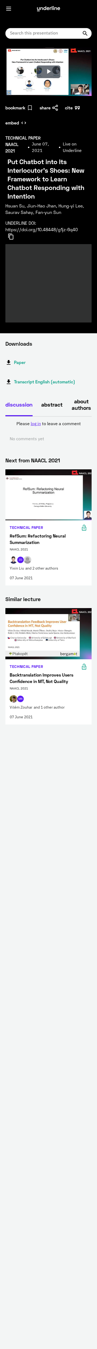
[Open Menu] (8, 8)
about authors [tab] (81, 404)
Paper (20, 362)
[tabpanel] (48, 432)
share (45, 107)
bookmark (15, 107)
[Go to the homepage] (48, 8)
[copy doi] (14, 236)
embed (12, 122)
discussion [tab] (19, 404)
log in (36, 424)
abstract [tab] (52, 404)
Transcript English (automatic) (44, 381)
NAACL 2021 (45, 460)
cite (69, 107)
